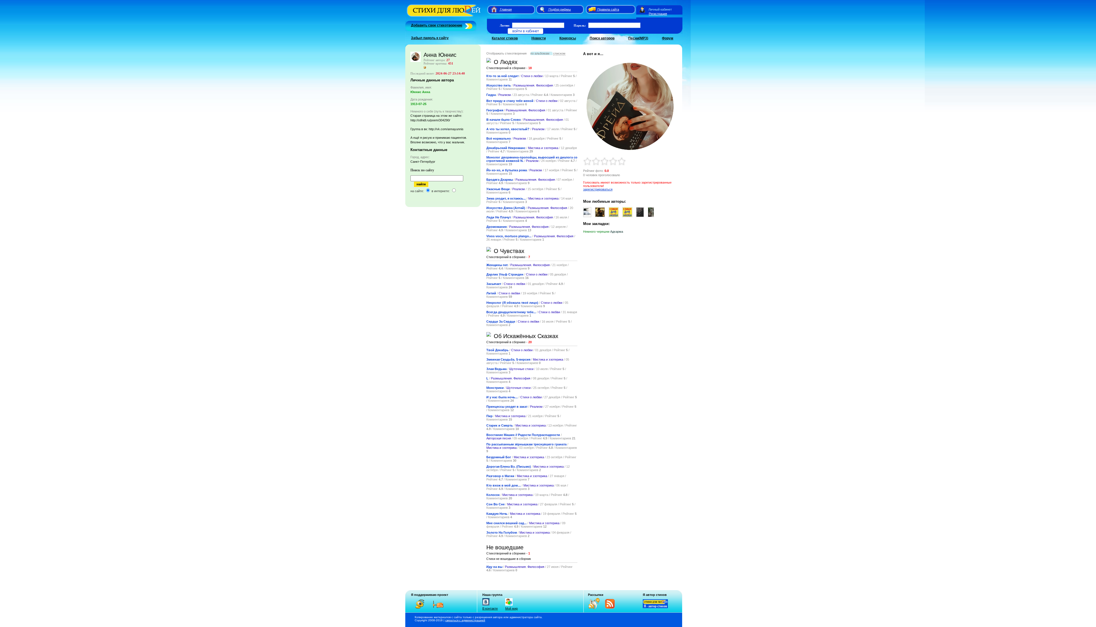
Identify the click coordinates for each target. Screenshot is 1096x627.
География (494, 110)
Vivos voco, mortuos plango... (508, 236)
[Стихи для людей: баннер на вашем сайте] (655, 607)
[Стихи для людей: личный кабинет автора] (642, 9)
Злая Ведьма (496, 369)
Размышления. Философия (533, 85)
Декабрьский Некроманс (505, 148)
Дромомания (496, 226)
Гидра (491, 95)
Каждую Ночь (496, 513)
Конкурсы (567, 38)
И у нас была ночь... (502, 397)
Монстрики (495, 387)
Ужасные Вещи (498, 189)
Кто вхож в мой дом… (503, 485)
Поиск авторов (602, 38)
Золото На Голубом (501, 532)
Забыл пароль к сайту (430, 38)
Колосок (493, 495)
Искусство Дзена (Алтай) (505, 208)
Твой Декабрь (497, 350)
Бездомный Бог (498, 457)
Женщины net (497, 265)
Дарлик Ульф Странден (504, 274)
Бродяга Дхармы (499, 179)
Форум (667, 38)
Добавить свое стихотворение (436, 25)
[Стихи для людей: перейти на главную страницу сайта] (492, 9)
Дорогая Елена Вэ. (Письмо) (508, 466)
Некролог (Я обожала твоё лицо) (512, 302)
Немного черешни (596, 231)
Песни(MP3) (638, 38)
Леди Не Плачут (498, 217)
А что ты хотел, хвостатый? (508, 129)
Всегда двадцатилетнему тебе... (511, 312)
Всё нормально (498, 138)
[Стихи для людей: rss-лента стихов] (596, 608)
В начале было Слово (503, 119)
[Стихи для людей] (444, 17)
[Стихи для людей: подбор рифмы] (542, 9)
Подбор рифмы (560, 9)
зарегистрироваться (598, 189)
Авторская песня (498, 438)
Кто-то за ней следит (502, 76)
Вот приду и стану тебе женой (509, 101)
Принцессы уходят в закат (506, 406)
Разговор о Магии (500, 476)
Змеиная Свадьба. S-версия (508, 359)
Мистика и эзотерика (543, 148)
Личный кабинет (660, 9)
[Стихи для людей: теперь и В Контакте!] (485, 605)
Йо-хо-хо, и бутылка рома (506, 170)
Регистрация (658, 13)
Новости (538, 38)
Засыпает (493, 284)
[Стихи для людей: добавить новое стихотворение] (468, 25)
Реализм (504, 95)
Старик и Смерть (499, 425)
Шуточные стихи (521, 369)
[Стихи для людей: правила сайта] (591, 9)
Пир (489, 416)
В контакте (490, 608)
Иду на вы (494, 566)
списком (559, 53)
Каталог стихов (505, 38)
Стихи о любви (532, 76)
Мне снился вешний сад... (506, 523)
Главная (506, 9)
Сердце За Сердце (501, 321)
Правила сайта (608, 9)
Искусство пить (498, 85)
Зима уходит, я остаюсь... (506, 198)
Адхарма (616, 231)
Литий (491, 293)
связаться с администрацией (465, 620)
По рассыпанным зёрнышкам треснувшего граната (526, 444)
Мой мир (511, 608)
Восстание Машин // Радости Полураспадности (523, 435)
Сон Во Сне (495, 504)
